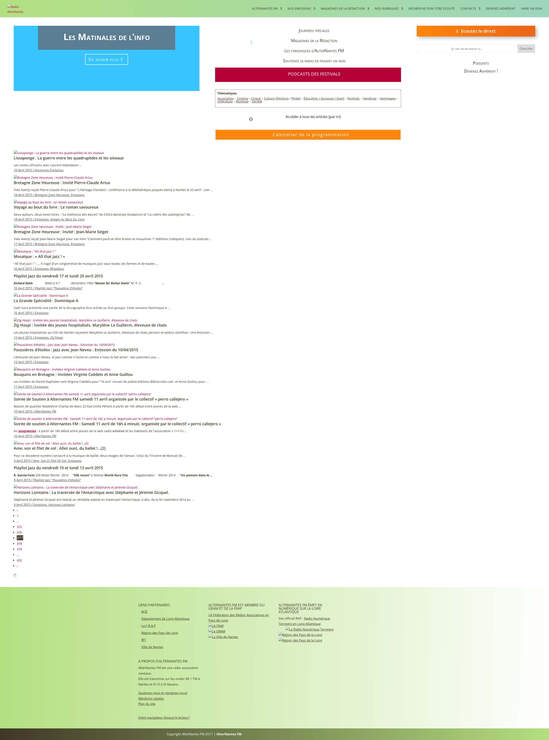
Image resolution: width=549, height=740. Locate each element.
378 (19, 544)
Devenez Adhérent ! (481, 71)
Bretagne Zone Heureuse (52, 195)
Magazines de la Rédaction (314, 40)
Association (225, 98)
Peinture (282, 98)
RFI (143, 640)
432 (19, 560)
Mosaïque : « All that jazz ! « (40, 256)
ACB (144, 611)
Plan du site (146, 704)
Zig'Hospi (56, 337)
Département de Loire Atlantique (165, 618)
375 (19, 527)
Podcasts (481, 63)
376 (19, 532)
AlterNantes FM (45, 411)
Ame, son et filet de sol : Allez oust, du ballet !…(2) (60, 448)
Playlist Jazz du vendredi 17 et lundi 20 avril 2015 (58, 275)
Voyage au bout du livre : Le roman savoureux (56, 207)
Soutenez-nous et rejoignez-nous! (162, 693)
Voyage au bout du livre (67, 219)
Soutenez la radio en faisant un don (314, 61)
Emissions (77, 195)
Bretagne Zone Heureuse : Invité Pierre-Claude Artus (62, 182)
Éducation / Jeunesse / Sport (324, 98)
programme (27, 431)
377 (20, 537)
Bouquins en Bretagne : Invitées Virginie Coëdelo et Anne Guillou (73, 374)
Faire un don (531, 9)
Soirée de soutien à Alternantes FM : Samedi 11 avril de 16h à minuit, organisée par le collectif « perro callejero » (117, 423)
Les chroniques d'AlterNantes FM (314, 50)
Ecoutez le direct (478, 31)
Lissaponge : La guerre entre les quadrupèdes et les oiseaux (69, 157)
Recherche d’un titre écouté (432, 9)
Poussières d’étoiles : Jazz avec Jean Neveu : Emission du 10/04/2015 (76, 349)
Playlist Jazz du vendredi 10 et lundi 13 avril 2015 (58, 467)
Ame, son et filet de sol (49, 461)
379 (19, 549)
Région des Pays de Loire (159, 633)
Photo (295, 98)
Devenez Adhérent (501, 9)
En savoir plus (104, 59)
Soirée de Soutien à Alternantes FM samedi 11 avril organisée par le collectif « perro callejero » (101, 399)
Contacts (468, 9)
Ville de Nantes (152, 647)
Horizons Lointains (61, 504)
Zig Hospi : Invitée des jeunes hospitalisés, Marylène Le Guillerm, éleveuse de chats (90, 325)
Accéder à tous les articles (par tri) (313, 116)
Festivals (353, 98)
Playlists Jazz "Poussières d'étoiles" (59, 288)
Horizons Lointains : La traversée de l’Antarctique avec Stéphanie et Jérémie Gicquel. (91, 492)
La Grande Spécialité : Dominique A (46, 300)
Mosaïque (57, 268)
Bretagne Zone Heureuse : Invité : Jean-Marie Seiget (61, 231)
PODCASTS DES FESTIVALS (314, 74)
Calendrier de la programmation (311, 135)
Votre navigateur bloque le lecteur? (164, 717)
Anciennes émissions (49, 170)
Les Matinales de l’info (106, 36)
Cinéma (242, 98)
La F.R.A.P (148, 625)
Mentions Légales (151, 698)
